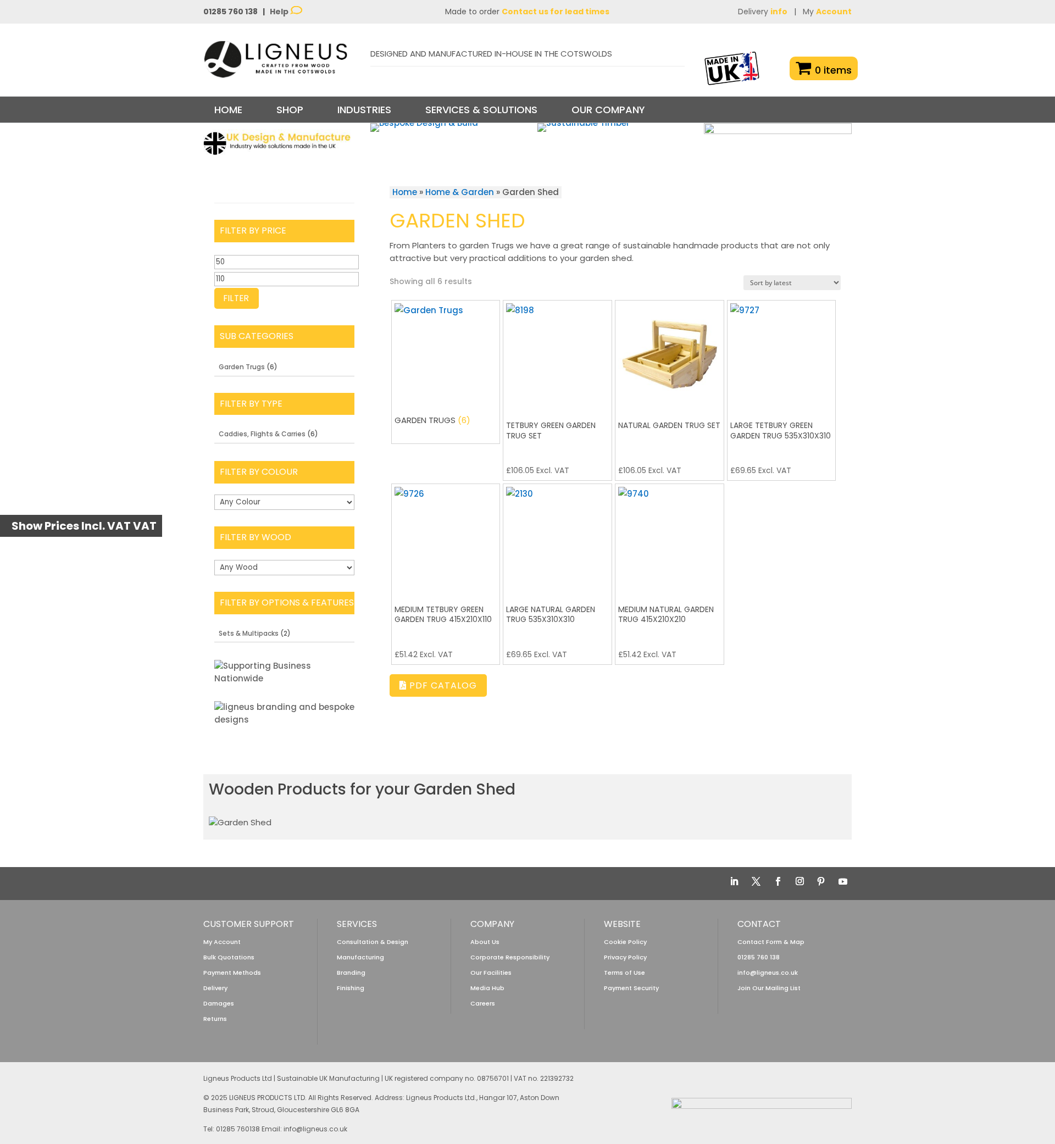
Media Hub (487, 988)
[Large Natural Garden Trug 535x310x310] (557, 538)
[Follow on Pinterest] (821, 881)
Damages (218, 1003)
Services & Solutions (481, 109)
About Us (484, 941)
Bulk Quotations (228, 957)
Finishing (350, 988)
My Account (222, 941)
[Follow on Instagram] (799, 881)
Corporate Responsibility (509, 957)
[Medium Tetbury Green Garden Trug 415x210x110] (446, 538)
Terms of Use (624, 972)
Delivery (762, 11)
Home (228, 109)
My (827, 11)
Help (280, 11)
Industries (364, 109)
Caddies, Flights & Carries (262, 433)
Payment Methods (232, 972)
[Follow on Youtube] (843, 881)
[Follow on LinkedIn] (734, 881)
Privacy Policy (625, 957)
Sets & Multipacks (249, 633)
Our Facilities (491, 972)
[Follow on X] (756, 881)
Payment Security (631, 988)
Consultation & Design (372, 941)
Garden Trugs (242, 366)
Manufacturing (360, 957)
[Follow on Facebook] (778, 881)
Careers (482, 1003)
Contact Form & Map (770, 941)
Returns (215, 1018)
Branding (351, 972)
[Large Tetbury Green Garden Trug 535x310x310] (781, 354)
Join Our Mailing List (769, 988)
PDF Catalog (442, 685)
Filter (236, 298)
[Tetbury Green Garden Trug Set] (557, 354)
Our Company (608, 109)
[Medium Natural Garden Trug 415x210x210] (669, 538)
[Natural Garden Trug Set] (669, 354)
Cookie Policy (625, 941)
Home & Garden (459, 192)
